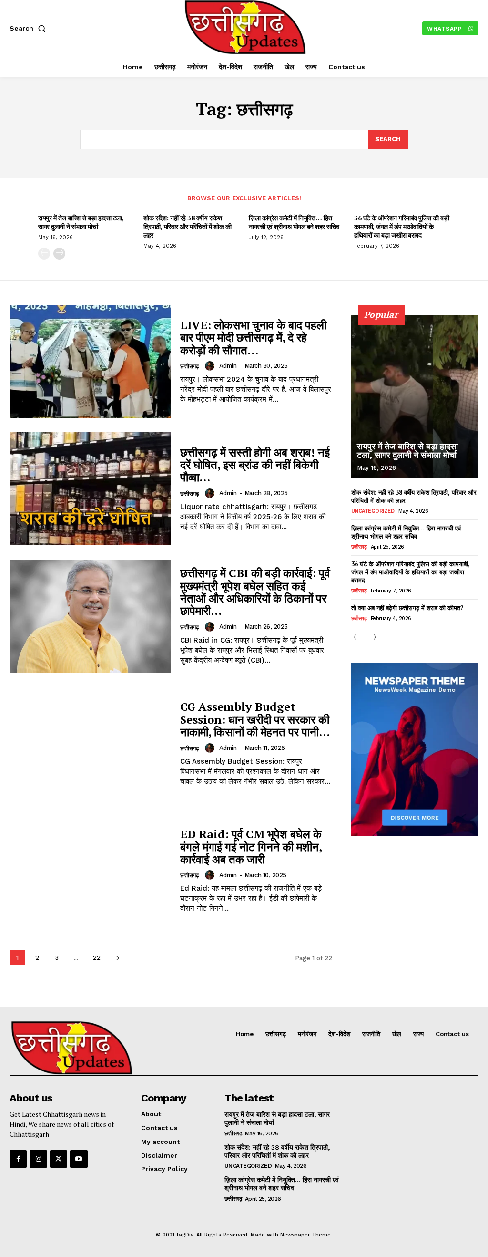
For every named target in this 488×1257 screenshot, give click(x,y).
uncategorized (373, 511)
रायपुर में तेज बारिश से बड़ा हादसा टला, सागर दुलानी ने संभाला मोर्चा (80, 222)
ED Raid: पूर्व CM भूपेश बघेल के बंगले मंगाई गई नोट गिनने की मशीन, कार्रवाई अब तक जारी (251, 846)
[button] (30, 28)
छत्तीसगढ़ (189, 366)
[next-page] (59, 254)
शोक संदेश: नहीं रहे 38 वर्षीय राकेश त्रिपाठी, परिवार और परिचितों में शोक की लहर (187, 226)
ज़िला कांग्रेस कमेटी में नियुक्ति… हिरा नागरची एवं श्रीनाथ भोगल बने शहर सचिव (294, 222)
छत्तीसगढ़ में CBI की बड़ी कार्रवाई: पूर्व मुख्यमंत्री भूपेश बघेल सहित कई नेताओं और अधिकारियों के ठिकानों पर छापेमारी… (255, 591)
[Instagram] (38, 1158)
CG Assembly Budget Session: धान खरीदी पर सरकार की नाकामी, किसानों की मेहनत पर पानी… (255, 719)
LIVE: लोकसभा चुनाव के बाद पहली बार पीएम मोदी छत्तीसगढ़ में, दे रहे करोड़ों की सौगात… (253, 337)
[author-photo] (211, 366)
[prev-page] (44, 254)
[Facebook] (18, 1158)
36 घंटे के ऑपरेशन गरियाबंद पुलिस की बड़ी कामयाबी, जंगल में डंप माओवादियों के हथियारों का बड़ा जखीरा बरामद (401, 226)
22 (97, 957)
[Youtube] (78, 1158)
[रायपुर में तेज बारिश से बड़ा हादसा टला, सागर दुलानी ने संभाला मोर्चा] (414, 396)
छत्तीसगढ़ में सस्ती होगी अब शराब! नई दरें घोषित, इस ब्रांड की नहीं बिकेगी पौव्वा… (255, 465)
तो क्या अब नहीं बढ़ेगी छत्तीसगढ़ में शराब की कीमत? (407, 607)
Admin (228, 365)
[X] (58, 1158)
